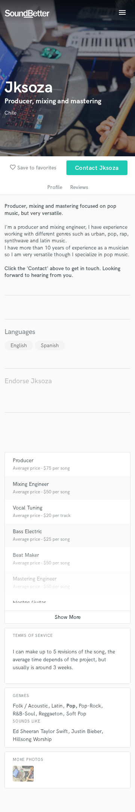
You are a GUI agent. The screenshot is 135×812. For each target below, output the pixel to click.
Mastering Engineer (35, 579)
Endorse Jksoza (28, 381)
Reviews (79, 187)
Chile (10, 113)
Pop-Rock (90, 706)
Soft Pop (76, 714)
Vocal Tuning (27, 508)
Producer (23, 460)
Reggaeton (51, 714)
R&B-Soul (24, 714)
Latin (57, 706)
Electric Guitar (29, 602)
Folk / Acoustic (30, 706)
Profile (54, 187)
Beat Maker (26, 555)
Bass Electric (27, 531)
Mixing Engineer (31, 484)
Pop (70, 706)
